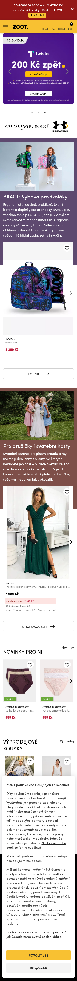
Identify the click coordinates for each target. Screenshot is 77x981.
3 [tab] (45, 112)
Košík (70, 26)
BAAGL (10, 339)
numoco (10, 583)
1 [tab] (32, 112)
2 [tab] (38, 112)
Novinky (68, 647)
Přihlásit (61, 29)
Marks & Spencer (17, 706)
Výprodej (67, 740)
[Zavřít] (72, 10)
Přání (53, 29)
